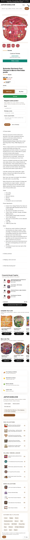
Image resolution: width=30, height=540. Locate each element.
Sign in (10, 530)
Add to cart (9, 91)
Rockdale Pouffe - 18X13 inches (17, 329)
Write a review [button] (15, 61)
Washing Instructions (8, 521)
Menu (24, 5)
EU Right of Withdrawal (19, 527)
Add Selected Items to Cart (15, 304)
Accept (4, 536)
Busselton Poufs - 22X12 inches (5, 356)
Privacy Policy (22, 524)
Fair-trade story (7, 406)
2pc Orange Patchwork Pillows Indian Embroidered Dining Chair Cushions (6, 329)
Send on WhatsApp (15, 124)
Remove (4, 282)
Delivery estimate (8, 253)
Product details (7, 131)
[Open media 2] (9, 46)
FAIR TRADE (14, 524)
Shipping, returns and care (10, 259)
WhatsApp (15, 96)
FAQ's (21, 521)
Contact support (7, 403)
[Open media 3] (13, 46)
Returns (16, 518)
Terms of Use (6, 524)
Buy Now (21, 91)
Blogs (5, 527)
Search (26, 8)
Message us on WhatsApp (9, 415)
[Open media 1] (4, 46)
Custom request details (9, 115)
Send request (7, 124)
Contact (5, 518)
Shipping (11, 518)
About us (16, 521)
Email (5, 106)
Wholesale (11, 527)
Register (15, 530)
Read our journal (16, 403)
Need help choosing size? (9, 265)
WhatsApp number (8, 111)
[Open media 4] (18, 46)
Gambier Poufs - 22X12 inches (18, 356)
